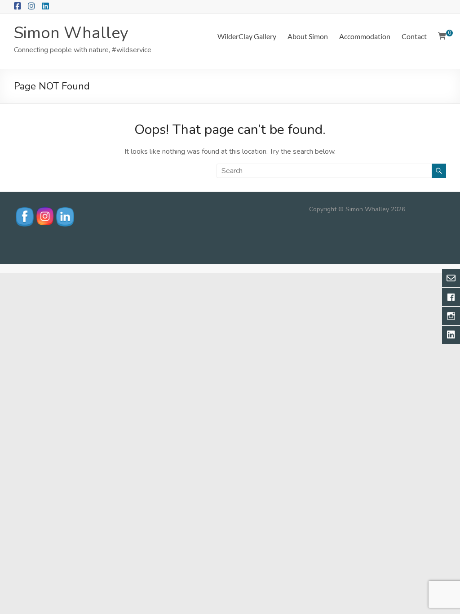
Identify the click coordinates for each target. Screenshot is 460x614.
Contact (414, 36)
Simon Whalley (71, 33)
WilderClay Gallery (246, 36)
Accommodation (364, 36)
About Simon (308, 36)
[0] (442, 36)
